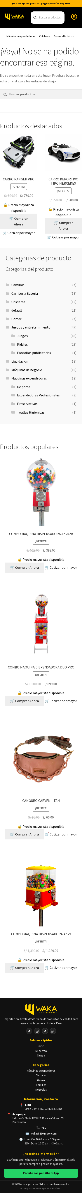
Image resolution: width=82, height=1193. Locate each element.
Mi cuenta (41, 1051)
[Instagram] (37, 1031)
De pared (23, 387)
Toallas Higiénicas (30, 412)
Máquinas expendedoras (21, 36)
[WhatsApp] (53, 1031)
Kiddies (22, 344)
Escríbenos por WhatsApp (41, 1173)
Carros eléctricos (64, 36)
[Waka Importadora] (41, 1009)
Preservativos (27, 403)
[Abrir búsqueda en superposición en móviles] (48, 17)
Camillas (17, 285)
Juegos (22, 336)
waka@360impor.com (44, 1133)
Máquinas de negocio (26, 370)
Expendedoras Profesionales (38, 395)
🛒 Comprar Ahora (18, 221)
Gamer (16, 319)
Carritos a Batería (24, 293)
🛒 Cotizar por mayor (18, 233)
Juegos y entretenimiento (31, 327)
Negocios (41, 1089)
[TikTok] (45, 1031)
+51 (44, 1127)
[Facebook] (29, 1031)
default (16, 310)
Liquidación (19, 361)
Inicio (41, 1046)
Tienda (41, 1055)
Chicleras (44, 36)
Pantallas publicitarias (34, 352)
